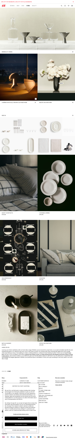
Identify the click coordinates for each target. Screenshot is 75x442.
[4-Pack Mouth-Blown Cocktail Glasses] (31, 126)
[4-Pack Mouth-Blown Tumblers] (68, 126)
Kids (23, 5)
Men (18, 5)
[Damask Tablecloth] (56, 145)
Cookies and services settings (21, 430)
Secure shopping (43, 398)
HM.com (4, 371)
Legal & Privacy (42, 386)
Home (28, 5)
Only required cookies (21, 424)
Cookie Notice (42, 400)
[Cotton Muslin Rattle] (68, 145)
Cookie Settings (43, 402)
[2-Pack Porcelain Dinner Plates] (6, 145)
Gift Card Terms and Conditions (44, 391)
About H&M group (25, 382)
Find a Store (41, 384)
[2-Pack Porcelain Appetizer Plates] (44, 126)
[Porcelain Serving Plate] (31, 145)
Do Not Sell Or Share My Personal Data (45, 396)
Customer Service (43, 381)
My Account (41, 382)
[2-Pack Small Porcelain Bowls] (6, 126)
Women (12, 5)
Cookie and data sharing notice (21, 414)
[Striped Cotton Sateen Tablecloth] (44, 145)
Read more (58, 385)
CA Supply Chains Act (44, 393)
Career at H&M (24, 381)
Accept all (21, 418)
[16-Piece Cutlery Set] (19, 126)
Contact (40, 388)
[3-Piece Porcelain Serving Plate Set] (56, 126)
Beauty (34, 5)
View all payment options (51, 437)
